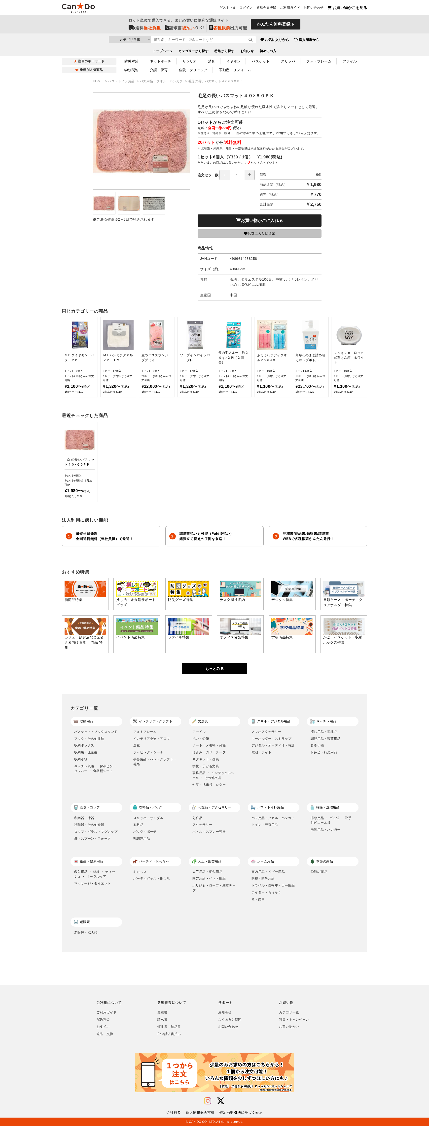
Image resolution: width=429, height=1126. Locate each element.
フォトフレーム (318, 61)
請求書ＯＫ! (187, 28)
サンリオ (189, 61)
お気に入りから (277, 40)
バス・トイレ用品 (122, 81)
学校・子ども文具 (205, 766)
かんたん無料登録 (273, 24)
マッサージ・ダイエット (92, 883)
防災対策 (131, 61)
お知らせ (247, 51)
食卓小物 (317, 745)
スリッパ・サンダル (148, 818)
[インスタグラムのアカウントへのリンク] (207, 1101)
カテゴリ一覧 (289, 1012)
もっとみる (214, 668)
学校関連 (131, 70)
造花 (136, 745)
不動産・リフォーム (235, 70)
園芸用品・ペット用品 (209, 878)
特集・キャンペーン (294, 1019)
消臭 (211, 61)
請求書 (162, 1019)
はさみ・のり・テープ (209, 752)
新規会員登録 (266, 7)
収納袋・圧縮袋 (86, 752)
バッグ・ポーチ (145, 831)
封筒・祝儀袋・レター (209, 785)
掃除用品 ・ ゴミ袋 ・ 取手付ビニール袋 (331, 820)
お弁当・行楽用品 (324, 752)
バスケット (261, 61)
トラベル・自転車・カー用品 (273, 885)
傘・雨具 (258, 899)
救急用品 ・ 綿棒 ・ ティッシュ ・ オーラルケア (94, 874)
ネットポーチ (161, 61)
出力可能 (230, 28)
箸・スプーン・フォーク (92, 838)
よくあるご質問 (230, 1019)
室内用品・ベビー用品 (268, 872)
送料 (148, 28)
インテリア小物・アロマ (151, 739)
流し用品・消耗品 (324, 732)
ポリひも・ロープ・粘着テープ (214, 888)
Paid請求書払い (169, 1034)
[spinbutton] (237, 175)
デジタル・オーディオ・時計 (273, 745)
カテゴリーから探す (194, 51)
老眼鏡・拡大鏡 (86, 932)
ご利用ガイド (290, 7)
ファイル (350, 61)
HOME (98, 81)
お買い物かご (289, 1027)
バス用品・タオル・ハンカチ (162, 81)
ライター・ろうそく (266, 892)
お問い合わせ (313, 7)
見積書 (162, 1012)
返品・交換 (105, 1034)
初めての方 (268, 51)
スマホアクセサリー (266, 732)
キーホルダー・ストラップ (271, 739)
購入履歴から (309, 40)
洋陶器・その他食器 (89, 825)
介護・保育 (159, 70)
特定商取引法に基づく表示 (240, 1112)
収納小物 (81, 759)
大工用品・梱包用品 (207, 872)
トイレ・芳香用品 (264, 825)
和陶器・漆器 (84, 818)
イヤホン (233, 61)
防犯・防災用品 (263, 878)
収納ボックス (84, 745)
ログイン (246, 7)
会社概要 (174, 1112)
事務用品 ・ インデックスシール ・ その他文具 (213, 775)
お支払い (103, 1027)
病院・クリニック (193, 70)
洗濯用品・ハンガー (326, 829)
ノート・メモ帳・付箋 (209, 745)
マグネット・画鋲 (205, 759)
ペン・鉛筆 (200, 739)
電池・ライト (261, 752)
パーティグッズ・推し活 (151, 878)
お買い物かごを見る (350, 7)
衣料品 (138, 825)
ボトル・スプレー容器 (209, 831)
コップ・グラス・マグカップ (95, 831)
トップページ (163, 51)
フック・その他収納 (89, 739)
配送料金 (103, 1019)
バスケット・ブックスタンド (95, 732)
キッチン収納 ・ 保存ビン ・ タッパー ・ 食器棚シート (95, 768)
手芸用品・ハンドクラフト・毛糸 (155, 761)
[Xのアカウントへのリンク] (220, 1101)
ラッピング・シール (148, 752)
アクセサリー (202, 825)
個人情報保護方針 (200, 1112)
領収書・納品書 (169, 1027)
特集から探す (224, 51)
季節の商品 (319, 872)
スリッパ (288, 61)
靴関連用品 (141, 838)
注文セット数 (208, 175)
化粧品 (197, 818)
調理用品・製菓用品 (326, 739)
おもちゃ (140, 872)
